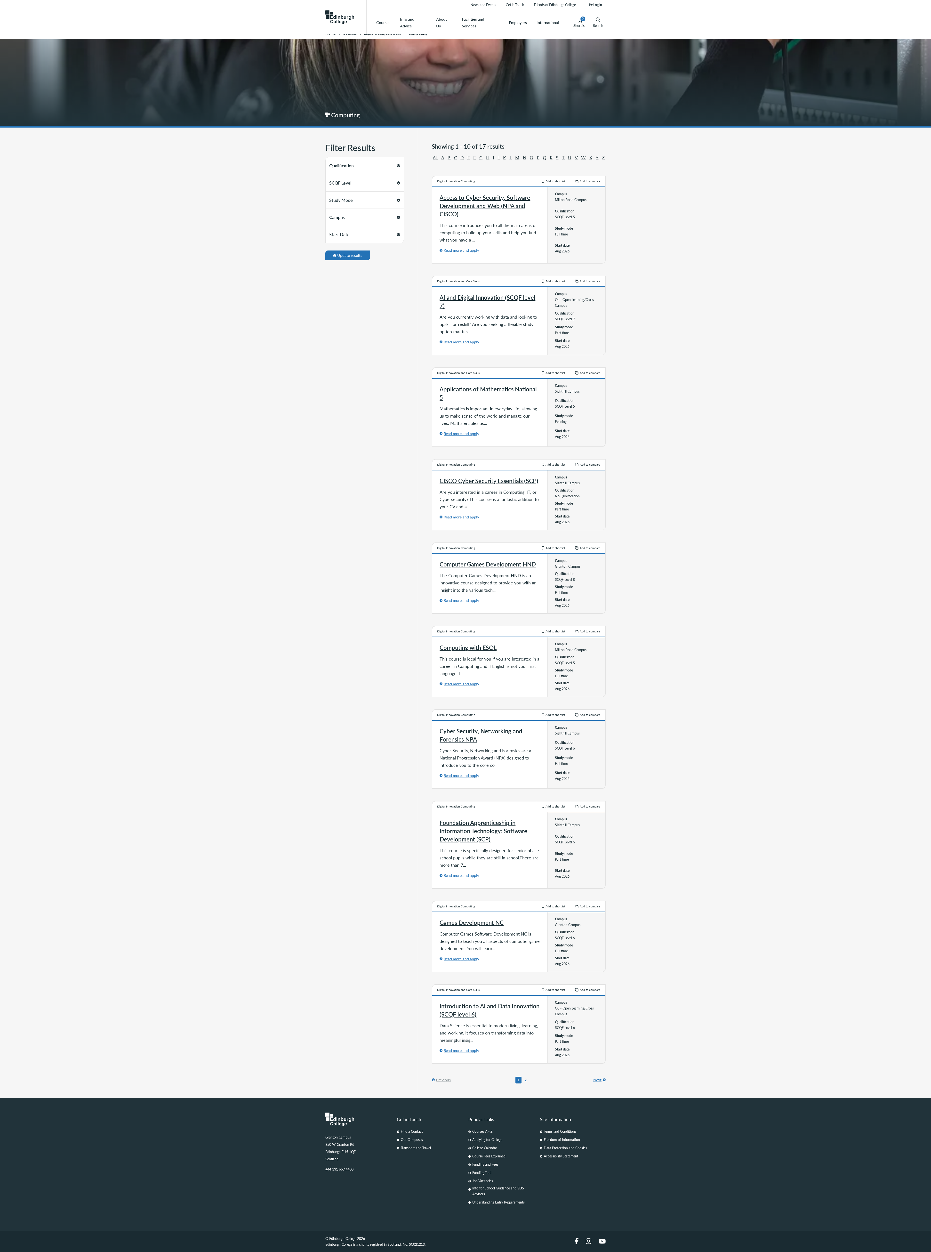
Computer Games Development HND (488, 564)
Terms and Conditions (560, 1131)
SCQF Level (340, 183)
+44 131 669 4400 (339, 1169)
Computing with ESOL (468, 647)
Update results (349, 255)
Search (598, 25)
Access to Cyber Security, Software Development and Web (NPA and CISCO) (485, 205)
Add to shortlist (555, 181)
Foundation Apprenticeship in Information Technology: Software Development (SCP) (483, 830)
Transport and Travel (416, 1147)
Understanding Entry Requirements (498, 1202)
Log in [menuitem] (597, 4)
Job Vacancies (482, 1180)
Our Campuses (412, 1139)
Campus (337, 217)
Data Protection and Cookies (565, 1147)
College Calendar (484, 1147)
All (435, 157)
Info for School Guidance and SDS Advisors (498, 1191)
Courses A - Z (482, 1131)
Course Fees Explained (489, 1156)
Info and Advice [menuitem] (407, 22)
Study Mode (341, 200)
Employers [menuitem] (518, 22)
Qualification (341, 165)
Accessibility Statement (561, 1156)
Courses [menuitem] (383, 22)
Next (597, 1079)
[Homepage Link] (358, 1119)
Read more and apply (461, 250)
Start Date (339, 234)
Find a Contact (412, 1131)
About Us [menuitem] (441, 22)
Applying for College (487, 1139)
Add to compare (590, 181)
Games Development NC (472, 922)
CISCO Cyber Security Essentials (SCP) (489, 481)
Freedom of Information (562, 1139)
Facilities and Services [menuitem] (473, 22)
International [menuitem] (548, 22)
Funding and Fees (485, 1164)
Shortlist (579, 22)
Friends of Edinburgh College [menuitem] (555, 4)
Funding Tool (481, 1172)
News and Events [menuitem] (483, 4)
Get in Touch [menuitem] (515, 4)
